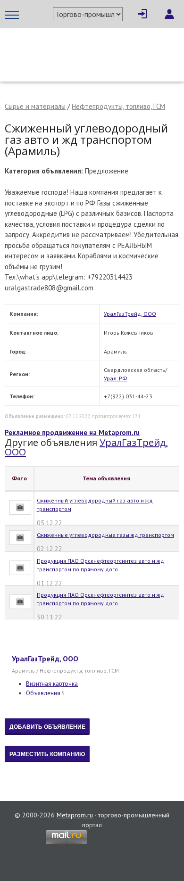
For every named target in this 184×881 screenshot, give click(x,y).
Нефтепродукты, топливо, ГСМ (118, 106)
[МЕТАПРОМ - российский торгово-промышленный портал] (92, 47)
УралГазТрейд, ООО (130, 313)
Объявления (43, 693)
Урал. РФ (115, 378)
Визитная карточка (52, 684)
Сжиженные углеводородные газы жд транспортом (105, 534)
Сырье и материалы (35, 106)
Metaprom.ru (75, 815)
